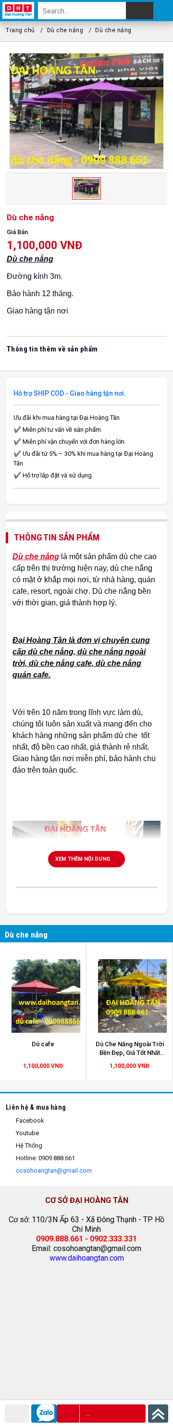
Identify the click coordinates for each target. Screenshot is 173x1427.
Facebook (29, 1120)
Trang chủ (20, 30)
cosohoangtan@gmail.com (53, 1170)
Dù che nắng (65, 30)
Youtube (26, 1133)
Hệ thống (28, 1145)
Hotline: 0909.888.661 (44, 1158)
